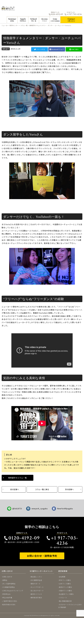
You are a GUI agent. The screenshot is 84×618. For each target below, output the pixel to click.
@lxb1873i (17, 508)
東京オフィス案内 (65, 587)
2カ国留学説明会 (8, 587)
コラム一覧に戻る (42, 489)
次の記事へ (69, 489)
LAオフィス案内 (65, 584)
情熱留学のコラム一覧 (17, 477)
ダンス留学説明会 (9, 584)
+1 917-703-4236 (74, 14)
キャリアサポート (37, 587)
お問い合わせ (71, 20)
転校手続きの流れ (9, 604)
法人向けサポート (37, 591)
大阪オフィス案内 (65, 591)
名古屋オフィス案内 (66, 594)
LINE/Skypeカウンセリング (12, 591)
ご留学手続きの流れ (9, 601)
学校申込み (23, 20)
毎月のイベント (36, 594)
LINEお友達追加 (55, 20)
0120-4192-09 (57, 14)
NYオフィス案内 (65, 580)
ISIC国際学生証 (36, 580)
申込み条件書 (7, 597)
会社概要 (62, 577)
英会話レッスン (36, 577)
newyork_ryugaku (40, 508)
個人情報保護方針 (65, 601)
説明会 (12, 20)
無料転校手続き (36, 597)
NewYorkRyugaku (65, 508)
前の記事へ (14, 489)
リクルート (63, 597)
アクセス (44, 20)
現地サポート (35, 584)
